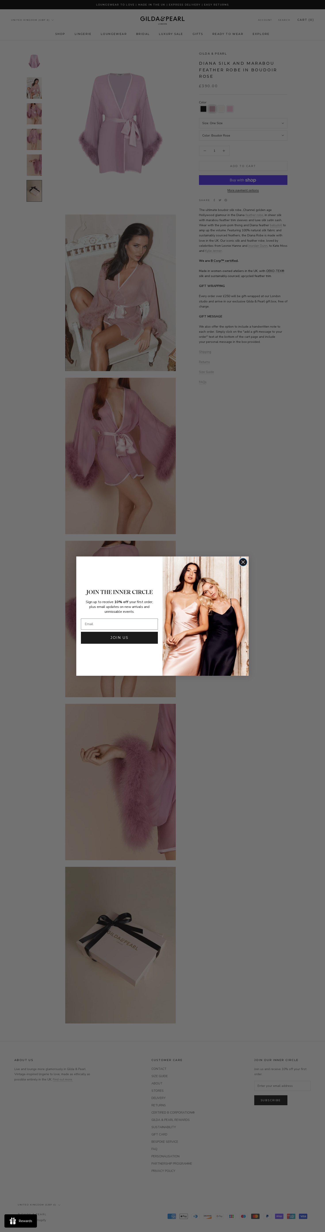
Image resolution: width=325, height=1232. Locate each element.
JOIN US (119, 638)
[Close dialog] (243, 562)
